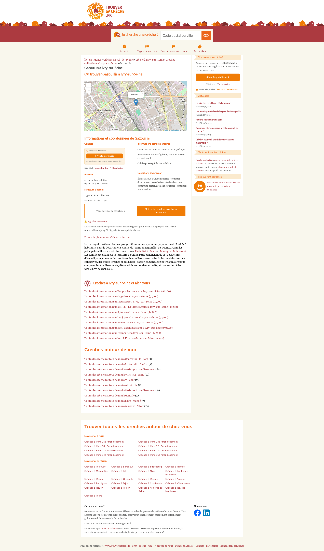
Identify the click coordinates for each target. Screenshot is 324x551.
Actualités (200, 51)
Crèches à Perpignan (95, 483)
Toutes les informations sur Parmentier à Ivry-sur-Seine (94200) (122, 333)
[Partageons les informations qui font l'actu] (197, 513)
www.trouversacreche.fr (117, 546)
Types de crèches (147, 51)
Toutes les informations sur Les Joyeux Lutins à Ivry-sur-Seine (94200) (126, 317)
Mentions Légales (184, 546)
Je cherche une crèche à (140, 34)
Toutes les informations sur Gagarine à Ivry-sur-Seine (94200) (121, 296)
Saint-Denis (149, 251)
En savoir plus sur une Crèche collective (107, 237)
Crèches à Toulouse (95, 466)
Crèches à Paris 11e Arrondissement (103, 450)
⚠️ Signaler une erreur (96, 221)
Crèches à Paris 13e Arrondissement (104, 446)
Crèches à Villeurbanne (177, 483)
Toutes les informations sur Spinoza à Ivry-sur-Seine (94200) (120, 312)
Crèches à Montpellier (96, 471)
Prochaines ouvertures (173, 51)
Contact (200, 546)
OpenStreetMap (175, 130)
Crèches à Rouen (93, 487)
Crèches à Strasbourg (150, 466)
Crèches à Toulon (120, 487)
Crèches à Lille (119, 471)
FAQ (134, 546)
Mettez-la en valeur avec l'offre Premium (161, 211)
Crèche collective (204, 160)
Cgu (150, 546)
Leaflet (166, 130)
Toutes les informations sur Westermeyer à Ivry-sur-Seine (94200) (123, 322)
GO (206, 35)
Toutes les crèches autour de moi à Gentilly (109, 395)
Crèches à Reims (93, 479)
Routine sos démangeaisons (209, 119)
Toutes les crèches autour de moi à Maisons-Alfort (114, 406)
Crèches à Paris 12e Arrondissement (158, 450)
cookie (142, 546)
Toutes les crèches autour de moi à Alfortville (111, 385)
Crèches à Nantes (175, 466)
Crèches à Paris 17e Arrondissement (158, 446)
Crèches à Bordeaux (122, 466)
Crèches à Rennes (148, 479)
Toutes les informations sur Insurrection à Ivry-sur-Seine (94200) (123, 301)
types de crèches (109, 528)
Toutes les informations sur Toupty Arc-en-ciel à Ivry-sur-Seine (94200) (127, 291)
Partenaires (212, 546)
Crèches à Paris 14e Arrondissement (104, 454)
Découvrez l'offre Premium (227, 90)
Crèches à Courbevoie (150, 483)
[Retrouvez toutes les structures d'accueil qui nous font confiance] (200, 186)
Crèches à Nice (146, 471)
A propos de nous (164, 546)
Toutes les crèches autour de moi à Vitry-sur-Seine (114, 374)
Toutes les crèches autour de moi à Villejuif (109, 379)
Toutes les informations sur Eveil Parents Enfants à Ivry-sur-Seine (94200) (128, 327)
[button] (136, 102)
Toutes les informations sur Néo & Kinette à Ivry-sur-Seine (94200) (124, 338)
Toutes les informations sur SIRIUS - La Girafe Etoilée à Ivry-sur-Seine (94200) (131, 306)
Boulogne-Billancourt (173, 251)
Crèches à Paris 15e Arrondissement (104, 441)
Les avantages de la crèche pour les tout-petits (218, 111)
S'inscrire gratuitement (218, 77)
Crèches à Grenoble (122, 479)
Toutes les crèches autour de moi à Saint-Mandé (112, 400)
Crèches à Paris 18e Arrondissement (158, 441)
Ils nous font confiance (232, 546)
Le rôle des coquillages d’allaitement (213, 103)
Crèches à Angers (174, 479)
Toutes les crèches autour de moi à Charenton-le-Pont (116, 359)
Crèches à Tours (93, 495)
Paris (138, 251)
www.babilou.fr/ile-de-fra (109, 168)
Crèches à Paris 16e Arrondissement (158, 454)
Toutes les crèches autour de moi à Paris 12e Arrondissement (119, 390)
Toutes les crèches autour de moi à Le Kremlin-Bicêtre (116, 364)
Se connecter (224, 84)
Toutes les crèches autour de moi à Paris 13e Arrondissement (119, 369)
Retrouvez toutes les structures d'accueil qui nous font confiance (223, 186)
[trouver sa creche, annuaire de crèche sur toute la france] (104, 11)
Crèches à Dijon (119, 483)
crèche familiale (222, 160)
